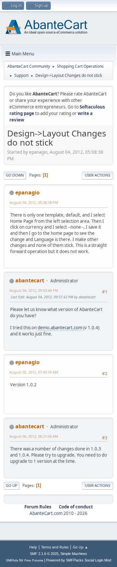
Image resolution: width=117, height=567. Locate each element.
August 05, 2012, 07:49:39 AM (33, 372)
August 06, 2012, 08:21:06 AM (33, 436)
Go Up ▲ (80, 547)
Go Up (11, 485)
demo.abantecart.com (60, 328)
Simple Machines (73, 554)
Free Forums (33, 560)
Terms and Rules (55, 547)
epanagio (27, 192)
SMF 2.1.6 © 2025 (44, 554)
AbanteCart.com (46, 513)
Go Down (15, 175)
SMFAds (12, 560)
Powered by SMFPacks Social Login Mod (78, 560)
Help (33, 547)
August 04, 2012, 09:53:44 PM (33, 290)
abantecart (29, 280)
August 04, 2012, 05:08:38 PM (33, 202)
